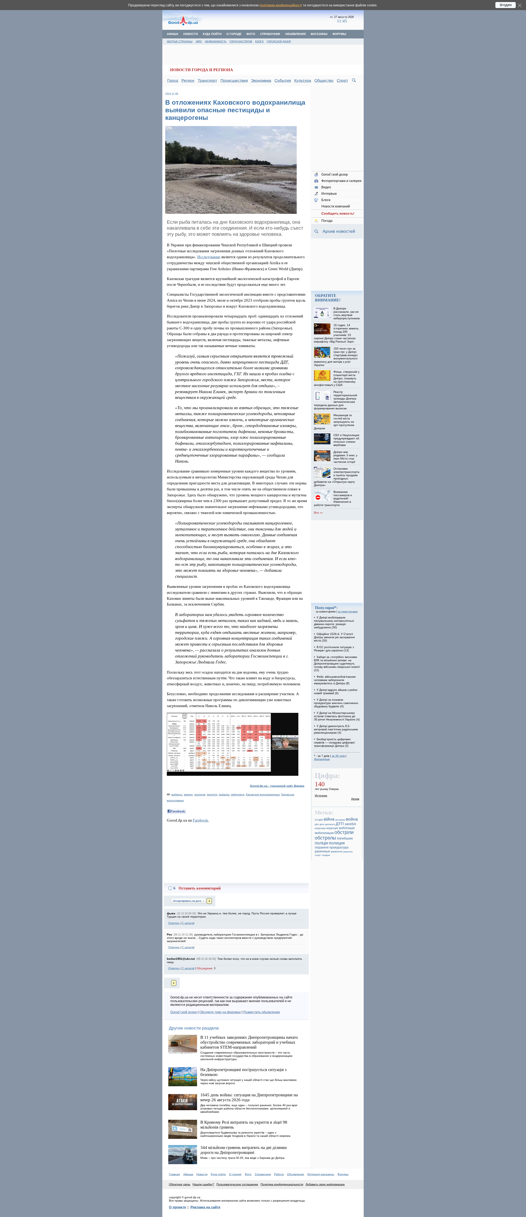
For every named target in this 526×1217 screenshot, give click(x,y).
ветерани (340, 820)
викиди (188, 794)
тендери (326, 855)
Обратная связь (179, 1184)
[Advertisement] (267, 19)
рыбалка (224, 794)
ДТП (340, 824)
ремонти (337, 851)
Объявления (295, 34)
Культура (302, 80)
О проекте (177, 1207)
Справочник (270, 34)
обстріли (344, 832)
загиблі (350, 824)
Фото (250, 34)
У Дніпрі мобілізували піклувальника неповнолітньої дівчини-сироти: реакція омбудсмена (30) (334, 622)
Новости (190, 34)
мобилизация (324, 833)
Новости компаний (335, 206)
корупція (332, 828)
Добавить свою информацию (325, 1184)
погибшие (345, 838)
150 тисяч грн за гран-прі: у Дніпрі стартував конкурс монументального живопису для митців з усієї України (336, 357)
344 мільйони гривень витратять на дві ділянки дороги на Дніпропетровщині (243, 1150)
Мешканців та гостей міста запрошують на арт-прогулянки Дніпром (334, 421)
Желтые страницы (180, 41)
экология (199, 794)
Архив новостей (339, 231)
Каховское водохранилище (263, 794)
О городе (233, 34)
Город (172, 80)
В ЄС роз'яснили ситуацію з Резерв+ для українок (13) (334, 648)
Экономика (261, 80)
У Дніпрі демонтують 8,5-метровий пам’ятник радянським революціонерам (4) (336, 729)
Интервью (329, 193)
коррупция (320, 828)
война (352, 819)
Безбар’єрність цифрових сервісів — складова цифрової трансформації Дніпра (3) (334, 742)
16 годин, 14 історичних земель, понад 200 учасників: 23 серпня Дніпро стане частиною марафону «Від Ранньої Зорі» (336, 333)
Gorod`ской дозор (183, 1012)
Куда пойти (212, 34)
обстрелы (325, 838)
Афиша (172, 34)
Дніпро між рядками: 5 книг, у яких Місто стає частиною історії (345, 456)
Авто (199, 41)
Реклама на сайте (205, 1207)
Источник (321, 795)
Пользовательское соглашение (237, 1184)
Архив (355, 798)
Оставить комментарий (200, 888)
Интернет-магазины (320, 1174)
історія (319, 819)
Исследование (208, 257)
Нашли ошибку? (203, 1184)
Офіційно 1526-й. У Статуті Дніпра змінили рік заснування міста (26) (334, 637)
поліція (321, 843)
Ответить (174, 923)
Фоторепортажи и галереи (341, 181)
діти (317, 824)
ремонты (348, 851)
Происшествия (234, 80)
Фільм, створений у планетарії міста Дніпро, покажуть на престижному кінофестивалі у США (336, 378)
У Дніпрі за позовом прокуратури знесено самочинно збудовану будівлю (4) (336, 703)
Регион (187, 80)
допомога (330, 824)
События (283, 80)
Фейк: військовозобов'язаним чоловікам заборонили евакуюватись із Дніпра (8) (335, 680)
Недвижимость (215, 41)
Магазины (319, 34)
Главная (174, 1174)
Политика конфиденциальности (282, 1184)
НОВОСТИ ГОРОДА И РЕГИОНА (201, 70)
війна (329, 819)
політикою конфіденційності (281, 5)
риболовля (237, 794)
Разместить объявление (261, 1012)
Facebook (200, 820)
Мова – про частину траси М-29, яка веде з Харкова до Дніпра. (242, 1157)
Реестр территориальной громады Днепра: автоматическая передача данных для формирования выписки (335, 400)
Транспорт (207, 80)
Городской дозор (279, 41)
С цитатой (188, 923)
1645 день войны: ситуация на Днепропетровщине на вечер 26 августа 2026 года (249, 1097)
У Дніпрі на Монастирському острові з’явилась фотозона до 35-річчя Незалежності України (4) (337, 716)
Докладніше (322, 759)
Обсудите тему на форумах (220, 1012)
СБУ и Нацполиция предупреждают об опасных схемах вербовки (346, 440)
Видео (326, 187)
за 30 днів (338, 755)
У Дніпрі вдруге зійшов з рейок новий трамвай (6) (335, 691)
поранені (322, 847)
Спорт (342, 80)
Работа (279, 1174)
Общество (323, 80)
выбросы (176, 794)
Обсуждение (204, 968)
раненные (322, 851)
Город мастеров (241, 41)
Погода (326, 220)
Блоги (259, 41)
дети (322, 824)
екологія (212, 794)
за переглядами (348, 611)
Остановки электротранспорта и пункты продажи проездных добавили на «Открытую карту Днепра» (336, 477)
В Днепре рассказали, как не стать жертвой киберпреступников (346, 313)
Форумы (339, 34)
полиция (337, 843)
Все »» (318, 512)
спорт (318, 855)
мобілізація (347, 828)
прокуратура (338, 847)
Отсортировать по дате (187, 901)
